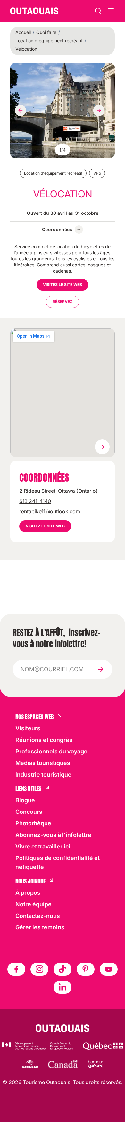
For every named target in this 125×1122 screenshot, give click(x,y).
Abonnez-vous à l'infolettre (53, 834)
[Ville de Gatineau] (30, 1064)
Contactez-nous (37, 915)
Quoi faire (46, 32)
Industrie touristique (43, 774)
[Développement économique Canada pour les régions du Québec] (37, 1046)
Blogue (25, 800)
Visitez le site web (62, 284)
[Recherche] (98, 11)
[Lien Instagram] (39, 969)
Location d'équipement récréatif (49, 40)
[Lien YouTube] (109, 969)
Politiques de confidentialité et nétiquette (57, 862)
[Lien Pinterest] (86, 969)
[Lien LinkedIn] (62, 987)
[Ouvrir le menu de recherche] (111, 11)
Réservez (62, 301)
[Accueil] (34, 10)
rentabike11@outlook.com (49, 511)
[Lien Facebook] (16, 969)
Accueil (23, 32)
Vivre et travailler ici (42, 846)
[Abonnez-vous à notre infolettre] (100, 669)
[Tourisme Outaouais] (63, 1028)
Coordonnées (57, 229)
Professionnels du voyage (51, 751)
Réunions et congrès (43, 739)
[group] (62, 110)
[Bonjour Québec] (95, 1064)
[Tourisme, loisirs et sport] (103, 1046)
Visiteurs (27, 728)
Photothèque (33, 823)
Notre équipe (33, 904)
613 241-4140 (35, 501)
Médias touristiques (42, 763)
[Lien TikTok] (62, 969)
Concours (28, 811)
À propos (27, 892)
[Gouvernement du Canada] (63, 1064)
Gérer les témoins (39, 927)
